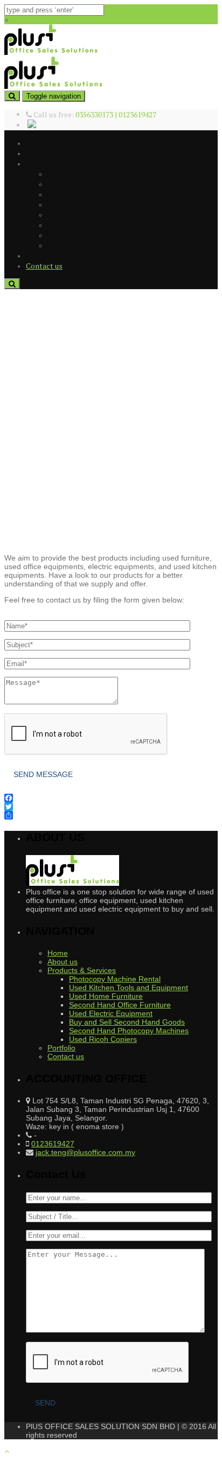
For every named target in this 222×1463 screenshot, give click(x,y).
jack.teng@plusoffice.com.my (85, 1152)
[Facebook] (111, 798)
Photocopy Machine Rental (93, 174)
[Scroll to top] (6, 1451)
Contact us (44, 266)
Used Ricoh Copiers (80, 245)
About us (41, 153)
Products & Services (60, 163)
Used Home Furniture (83, 194)
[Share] (111, 815)
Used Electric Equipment (89, 214)
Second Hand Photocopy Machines (106, 235)
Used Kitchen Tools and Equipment (106, 184)
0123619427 (52, 1143)
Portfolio (41, 255)
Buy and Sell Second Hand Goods (103, 225)
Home (36, 143)
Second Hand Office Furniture (97, 204)
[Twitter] (111, 806)
